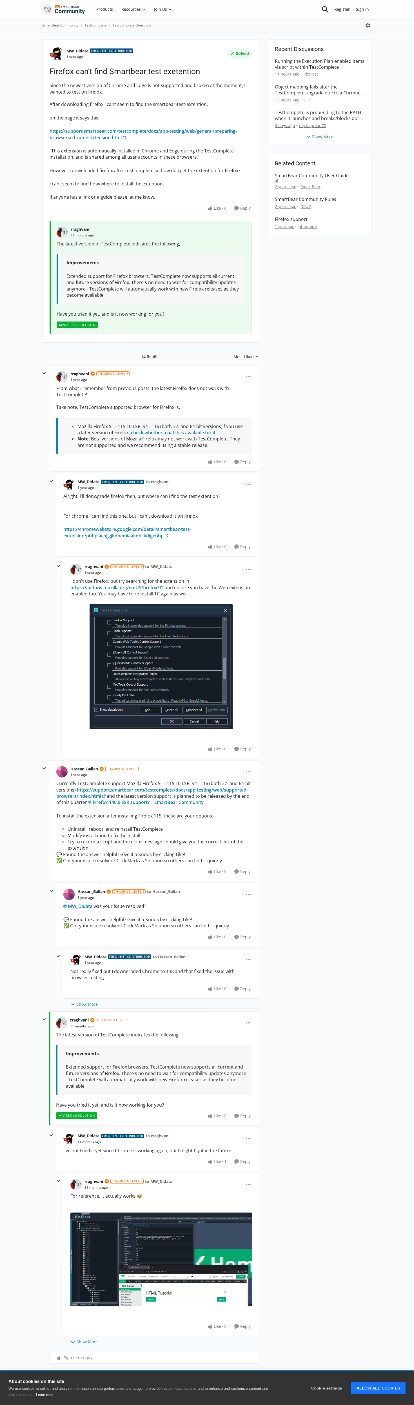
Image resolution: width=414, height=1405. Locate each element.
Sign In (362, 9)
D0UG (306, 206)
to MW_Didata (158, 566)
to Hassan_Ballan (163, 891)
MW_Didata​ (80, 906)
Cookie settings (326, 1388)
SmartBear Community (60, 25)
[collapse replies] (44, 373)
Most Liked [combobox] (246, 357)
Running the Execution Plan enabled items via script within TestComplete (319, 64)
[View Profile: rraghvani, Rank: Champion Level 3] (62, 376)
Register (342, 9)
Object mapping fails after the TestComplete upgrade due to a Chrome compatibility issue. (317, 90)
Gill (307, 100)
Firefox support (291, 219)
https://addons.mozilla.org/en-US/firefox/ (114, 587)
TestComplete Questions (132, 25)
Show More (87, 1004)
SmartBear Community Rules (305, 199)
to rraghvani (158, 481)
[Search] (325, 9)
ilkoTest (311, 74)
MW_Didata (77, 51)
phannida (308, 226)
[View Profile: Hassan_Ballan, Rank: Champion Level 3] (62, 771)
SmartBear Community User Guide (312, 176)
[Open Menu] (368, 25)
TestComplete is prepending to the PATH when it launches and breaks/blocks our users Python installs (318, 115)
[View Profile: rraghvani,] (62, 232)
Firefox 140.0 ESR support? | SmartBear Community (148, 802)
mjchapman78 (312, 125)
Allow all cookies (378, 1388)
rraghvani (80, 229)
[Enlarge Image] (161, 666)
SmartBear (310, 186)
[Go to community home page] (63, 9)
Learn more (45, 1395)
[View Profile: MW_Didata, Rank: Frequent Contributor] (57, 54)
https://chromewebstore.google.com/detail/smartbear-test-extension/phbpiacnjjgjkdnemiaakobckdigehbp (127, 532)
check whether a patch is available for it (173, 432)
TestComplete (95, 25)
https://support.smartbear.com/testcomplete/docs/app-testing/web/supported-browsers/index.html (152, 793)
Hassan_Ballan (84, 769)
